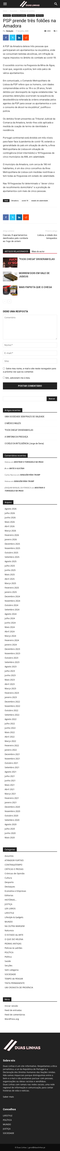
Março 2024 (10, 635)
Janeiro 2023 (11, 697)
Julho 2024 (10, 618)
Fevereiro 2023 (12, 692)
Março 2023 (10, 688)
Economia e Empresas (15, 891)
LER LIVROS (10, 908)
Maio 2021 (10, 785)
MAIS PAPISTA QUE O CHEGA (35, 287)
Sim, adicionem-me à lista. (17, 378)
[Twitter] (12, 37)
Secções (8, 965)
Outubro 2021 (11, 763)
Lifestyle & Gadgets (14, 917)
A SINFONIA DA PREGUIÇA (16, 437)
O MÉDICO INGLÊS (13, 423)
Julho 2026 (10, 513)
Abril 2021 (10, 789)
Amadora (14, 200)
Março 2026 (10, 530)
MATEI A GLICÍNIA (16, 468)
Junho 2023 (10, 675)
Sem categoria (11, 969)
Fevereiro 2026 (12, 535)
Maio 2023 (10, 679)
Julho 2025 (10, 565)
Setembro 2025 (12, 557)
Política (8, 956)
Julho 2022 (10, 723)
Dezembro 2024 (12, 596)
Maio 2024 (10, 627)
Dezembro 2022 (12, 701)
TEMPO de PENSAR (14, 978)
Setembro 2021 (12, 767)
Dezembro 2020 (12, 806)
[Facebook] (6, 37)
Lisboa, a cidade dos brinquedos (47, 236)
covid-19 (25, 200)
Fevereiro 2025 (12, 587)
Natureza (9, 930)
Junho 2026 (10, 517)
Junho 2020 (10, 833)
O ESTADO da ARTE (14, 934)
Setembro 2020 (12, 820)
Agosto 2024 (10, 614)
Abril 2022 (10, 736)
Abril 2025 (10, 578)
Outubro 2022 (11, 710)
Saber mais (8, 1096)
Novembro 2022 (12, 706)
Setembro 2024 (12, 609)
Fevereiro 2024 (12, 640)
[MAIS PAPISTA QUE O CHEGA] (10, 291)
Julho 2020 (10, 828)
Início (5, 11)
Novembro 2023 (12, 653)
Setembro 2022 (12, 714)
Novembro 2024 (12, 600)
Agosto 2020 (10, 824)
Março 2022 (10, 741)
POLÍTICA (40, 15)
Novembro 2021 (12, 758)
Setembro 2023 (12, 662)
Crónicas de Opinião (14, 873)
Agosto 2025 (10, 561)
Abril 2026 (10, 526)
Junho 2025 (10, 570)
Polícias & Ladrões (27, 11)
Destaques (10, 886)
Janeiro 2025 (11, 592)
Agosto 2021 (10, 771)
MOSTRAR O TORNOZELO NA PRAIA (28, 462)
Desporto (9, 882)
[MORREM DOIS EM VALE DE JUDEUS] (10, 276)
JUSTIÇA (8, 904)
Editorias (31, 15)
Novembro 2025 (12, 548)
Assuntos (13, 11)
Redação (9, 31)
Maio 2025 (10, 574)
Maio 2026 (10, 521)
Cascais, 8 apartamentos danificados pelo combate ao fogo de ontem (15, 238)
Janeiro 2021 (11, 802)
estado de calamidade (39, 200)
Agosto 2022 (10, 719)
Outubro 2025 (11, 552)
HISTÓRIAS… (11, 899)
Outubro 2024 (11, 605)
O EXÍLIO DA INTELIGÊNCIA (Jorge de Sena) (24, 443)
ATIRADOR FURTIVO (14, 860)
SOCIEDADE (10, 974)
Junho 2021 (10, 780)
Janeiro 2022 (11, 749)
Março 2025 (10, 583)
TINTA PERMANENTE (15, 983)
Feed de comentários (15, 1014)
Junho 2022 (10, 728)
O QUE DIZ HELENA (14, 939)
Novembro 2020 (12, 811)
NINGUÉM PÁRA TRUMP (30, 474)
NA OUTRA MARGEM (15, 926)
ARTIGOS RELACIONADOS (16, 251)
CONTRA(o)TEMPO (13, 864)
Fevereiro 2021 (12, 798)
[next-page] (9, 301)
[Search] (56, 4)
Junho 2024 (10, 622)
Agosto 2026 (10, 508)
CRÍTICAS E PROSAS (14, 869)
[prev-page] (5, 301)
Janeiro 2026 (11, 539)
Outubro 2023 (11, 657)
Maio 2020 (10, 837)
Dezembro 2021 (12, 754)
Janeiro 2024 (11, 644)
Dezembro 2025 (12, 543)
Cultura (8, 877)
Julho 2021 (10, 776)
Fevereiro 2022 (12, 745)
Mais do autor (38, 251)
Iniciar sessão (11, 1005)
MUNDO (9, 921)
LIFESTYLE (9, 913)
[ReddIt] (26, 37)
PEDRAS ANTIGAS (13, 943)
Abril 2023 (10, 684)
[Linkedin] (19, 37)
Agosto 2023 (10, 666)
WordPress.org (12, 1019)
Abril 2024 (10, 631)
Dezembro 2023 (12, 649)
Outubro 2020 (11, 815)
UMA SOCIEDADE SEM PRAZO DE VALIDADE (24, 416)
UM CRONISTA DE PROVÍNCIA (19, 987)
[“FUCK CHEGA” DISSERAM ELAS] (10, 262)
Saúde (8, 961)
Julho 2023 (10, 671)
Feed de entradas (13, 1010)
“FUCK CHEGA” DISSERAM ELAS (37, 259)
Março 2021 (10, 793)
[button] (5, 4)
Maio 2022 (10, 732)
